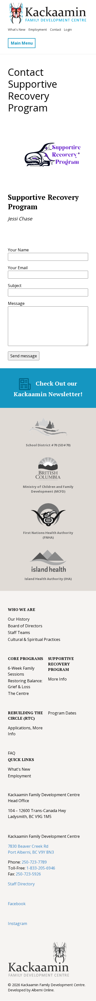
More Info (57, 679)
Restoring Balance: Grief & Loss (25, 683)
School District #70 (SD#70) (48, 445)
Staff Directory (21, 884)
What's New (16, 29)
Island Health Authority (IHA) (48, 579)
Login (68, 29)
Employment (38, 29)
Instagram (17, 923)
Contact (55, 29)
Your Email (18, 267)
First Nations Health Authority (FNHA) (48, 535)
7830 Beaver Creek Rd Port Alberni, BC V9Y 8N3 (31, 849)
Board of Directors (25, 626)
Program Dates (62, 713)
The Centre (18, 693)
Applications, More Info (25, 731)
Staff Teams (19, 632)
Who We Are (21, 609)
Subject (14, 285)
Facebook (17, 903)
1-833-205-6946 (40, 868)
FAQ (11, 753)
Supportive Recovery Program (61, 664)
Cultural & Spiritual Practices (34, 639)
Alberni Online (43, 990)
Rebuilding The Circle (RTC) (25, 715)
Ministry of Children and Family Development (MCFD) (48, 489)
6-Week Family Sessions (21, 671)
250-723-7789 (34, 862)
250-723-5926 (28, 874)
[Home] (47, 14)
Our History (19, 619)
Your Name (18, 250)
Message (16, 303)
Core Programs (25, 658)
